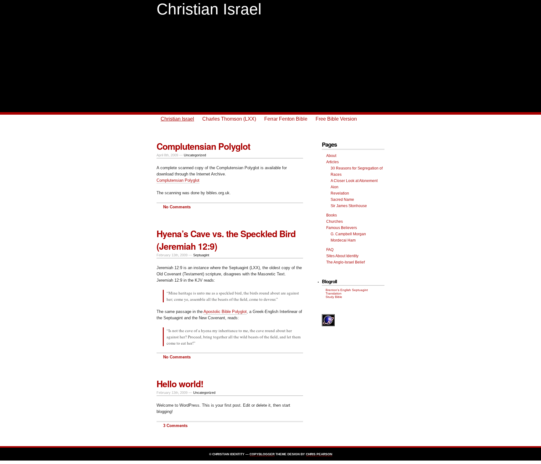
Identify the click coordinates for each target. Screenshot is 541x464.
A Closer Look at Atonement (354, 181)
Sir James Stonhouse (349, 206)
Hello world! (180, 383)
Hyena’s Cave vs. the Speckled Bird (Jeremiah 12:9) (226, 240)
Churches (334, 221)
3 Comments (175, 425)
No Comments (177, 207)
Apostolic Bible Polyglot (225, 311)
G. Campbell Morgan (348, 234)
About (331, 156)
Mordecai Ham (343, 240)
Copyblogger (262, 454)
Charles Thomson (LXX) (229, 119)
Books (331, 215)
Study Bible (334, 297)
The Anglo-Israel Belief (345, 262)
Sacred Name (342, 199)
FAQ (329, 250)
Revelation (340, 193)
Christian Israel (209, 9)
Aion (334, 187)
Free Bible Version (336, 119)
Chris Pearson (319, 454)
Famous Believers (341, 228)
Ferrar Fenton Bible (285, 119)
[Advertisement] (270, 65)
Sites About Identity (342, 256)
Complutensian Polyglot (203, 146)
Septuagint (201, 255)
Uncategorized (195, 155)
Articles (332, 162)
